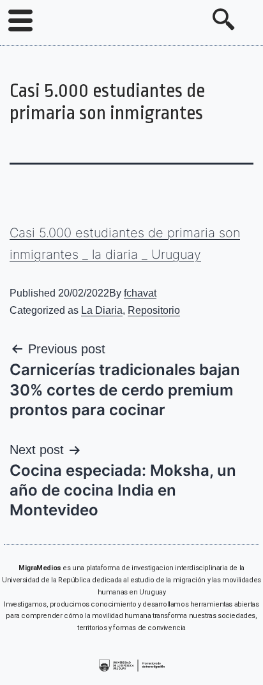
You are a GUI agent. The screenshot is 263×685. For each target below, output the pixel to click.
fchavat (140, 293)
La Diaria (102, 310)
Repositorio (154, 310)
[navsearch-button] (223, 21)
